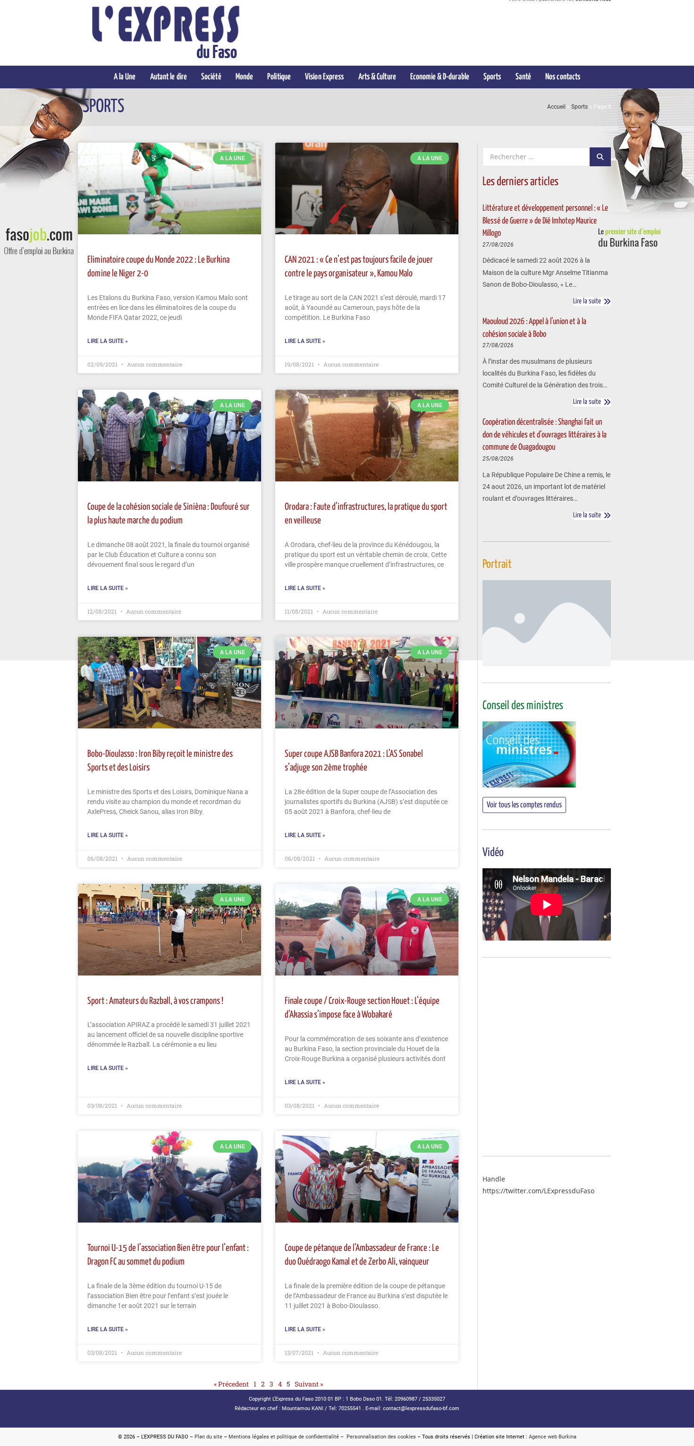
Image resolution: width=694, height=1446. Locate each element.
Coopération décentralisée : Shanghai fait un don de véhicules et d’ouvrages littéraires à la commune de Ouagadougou (544, 435)
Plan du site (208, 1437)
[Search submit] (600, 156)
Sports (579, 106)
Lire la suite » (107, 341)
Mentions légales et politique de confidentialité (284, 1437)
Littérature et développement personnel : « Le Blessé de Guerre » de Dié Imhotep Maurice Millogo (545, 221)
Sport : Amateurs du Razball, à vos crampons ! (155, 1001)
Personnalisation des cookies (380, 1437)
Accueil (556, 106)
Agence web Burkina (552, 1437)
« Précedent (231, 1383)
